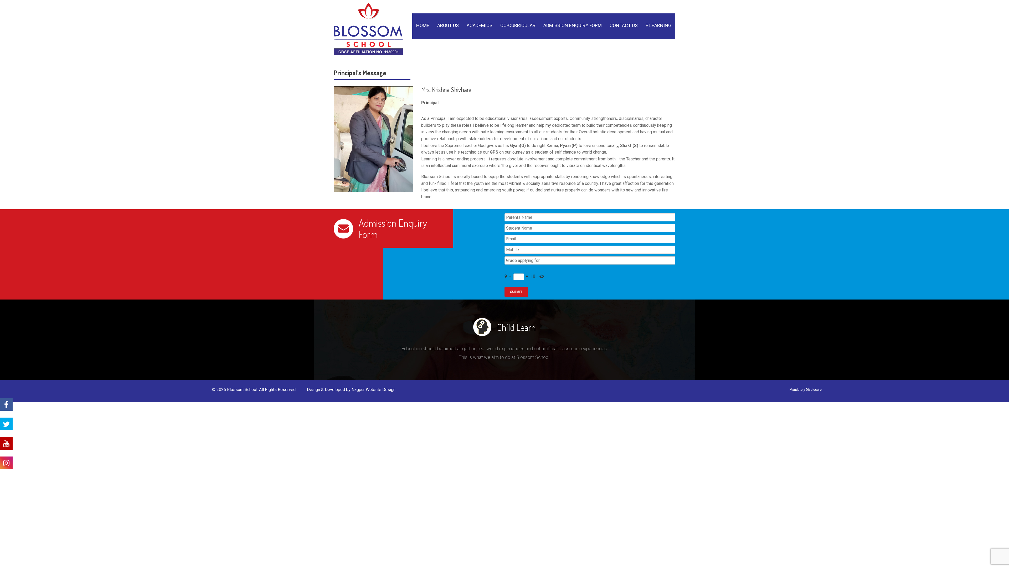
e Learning (658, 25)
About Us (448, 25)
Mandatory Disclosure (806, 390)
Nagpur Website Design (373, 389)
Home (422, 25)
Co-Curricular (518, 25)
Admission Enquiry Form (572, 25)
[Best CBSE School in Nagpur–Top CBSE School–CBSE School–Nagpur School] (368, 27)
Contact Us (624, 25)
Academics (479, 25)
